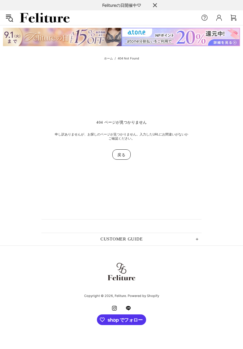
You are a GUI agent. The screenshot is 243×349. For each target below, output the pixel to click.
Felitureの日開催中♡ (121, 5)
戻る (121, 154)
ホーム (108, 58)
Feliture (45, 17)
